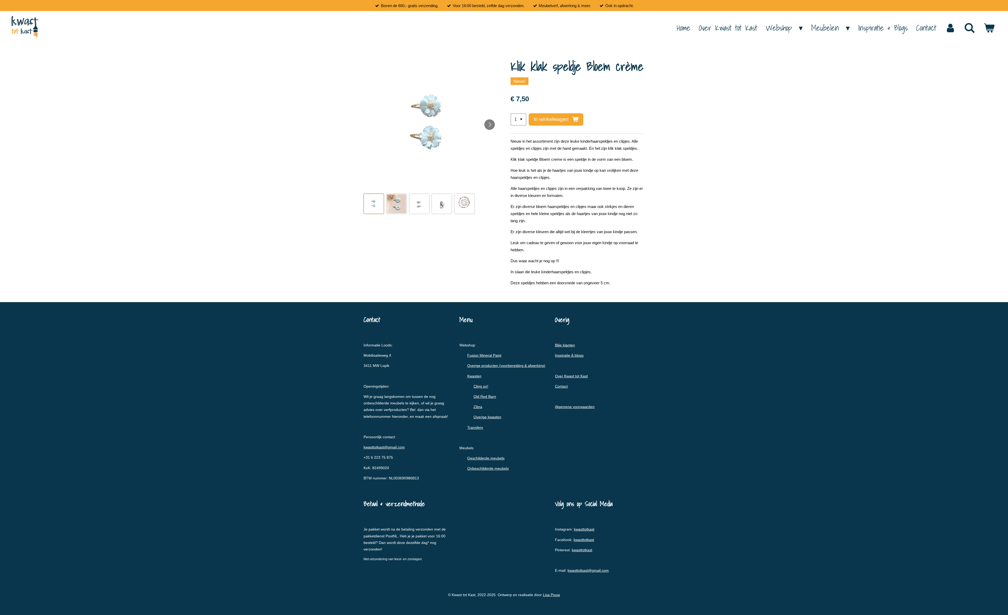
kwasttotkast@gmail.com (384, 447)
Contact (561, 386)
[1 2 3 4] (518, 119)
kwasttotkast (584, 529)
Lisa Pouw (551, 595)
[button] (374, 204)
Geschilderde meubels (486, 458)
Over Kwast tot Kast (571, 376)
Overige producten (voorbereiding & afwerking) (506, 365)
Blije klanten (565, 345)
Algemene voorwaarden (575, 407)
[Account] (950, 28)
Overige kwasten (487, 417)
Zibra (478, 407)
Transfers (475, 427)
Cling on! (481, 386)
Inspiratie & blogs (569, 355)
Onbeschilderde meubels (488, 468)
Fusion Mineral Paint (484, 355)
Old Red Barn (485, 396)
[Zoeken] (969, 28)
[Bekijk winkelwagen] (989, 28)
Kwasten (474, 376)
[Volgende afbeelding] (489, 124)
